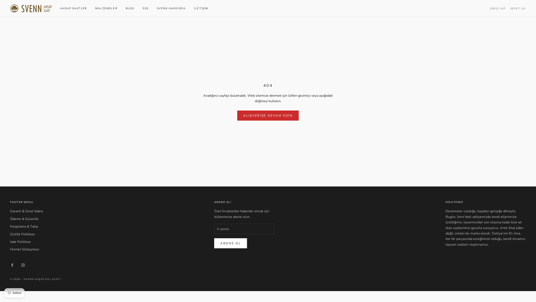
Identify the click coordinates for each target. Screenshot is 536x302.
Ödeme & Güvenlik (24, 219)
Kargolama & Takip (24, 226)
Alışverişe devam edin (268, 115)
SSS (145, 8)
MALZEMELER (106, 8)
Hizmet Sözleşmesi (24, 249)
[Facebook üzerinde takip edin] (12, 265)
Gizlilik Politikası (22, 234)
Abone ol (230, 243)
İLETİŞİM (201, 8)
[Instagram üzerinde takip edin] (23, 265)
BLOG (130, 8)
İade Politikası (20, 242)
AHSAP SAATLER (73, 8)
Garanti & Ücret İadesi (26, 211)
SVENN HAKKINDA (171, 8)
